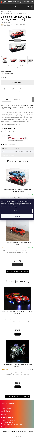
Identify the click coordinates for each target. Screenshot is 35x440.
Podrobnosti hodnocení (19, 24)
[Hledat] (16, 7)
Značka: (6, 25)
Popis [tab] (6, 99)
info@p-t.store (7, 427)
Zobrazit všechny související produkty (17, 396)
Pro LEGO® (17, 148)
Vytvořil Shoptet (17, 436)
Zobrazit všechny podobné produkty (17, 271)
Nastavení (17, 211)
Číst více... (21, 67)
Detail (17, 334)
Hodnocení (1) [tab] (17, 99)
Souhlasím (17, 216)
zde (16, 206)
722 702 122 (9, 422)
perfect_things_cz (8, 417)
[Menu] (32, 7)
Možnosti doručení (6, 71)
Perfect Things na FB (9, 420)
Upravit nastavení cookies (17, 433)
